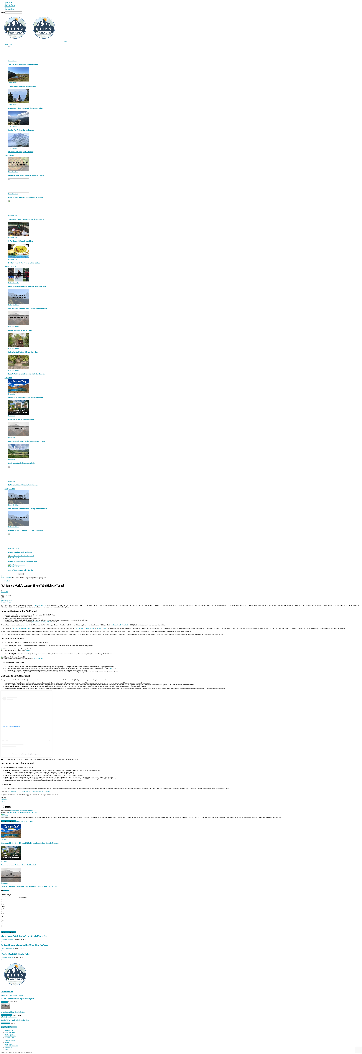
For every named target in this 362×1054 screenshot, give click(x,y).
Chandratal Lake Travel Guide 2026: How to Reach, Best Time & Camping (30, 843)
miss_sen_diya (38, 658)
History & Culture (9, 9)
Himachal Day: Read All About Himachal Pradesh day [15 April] (25, 530)
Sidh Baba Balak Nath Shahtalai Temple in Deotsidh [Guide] (17, 999)
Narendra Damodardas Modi (21, 628)
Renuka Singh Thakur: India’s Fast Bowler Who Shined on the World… (27, 286)
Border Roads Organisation (121, 625)
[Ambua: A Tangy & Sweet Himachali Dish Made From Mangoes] (18, 192)
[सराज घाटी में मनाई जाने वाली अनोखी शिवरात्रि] (16, 565)
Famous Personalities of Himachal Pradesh (20, 330)
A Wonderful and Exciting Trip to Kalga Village (21, 152)
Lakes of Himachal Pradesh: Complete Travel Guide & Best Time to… (27, 441)
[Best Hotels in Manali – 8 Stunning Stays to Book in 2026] (18, 479)
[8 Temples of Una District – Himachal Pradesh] (18, 414)
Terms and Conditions (11, 1046)
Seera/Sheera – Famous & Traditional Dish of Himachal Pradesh (26, 219)
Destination (8, 7)
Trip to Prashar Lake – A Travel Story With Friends (22, 86)
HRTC (112, 668)
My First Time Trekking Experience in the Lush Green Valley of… (26, 108)
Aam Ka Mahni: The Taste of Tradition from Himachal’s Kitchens (26, 175)
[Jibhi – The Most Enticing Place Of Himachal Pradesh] (18, 59)
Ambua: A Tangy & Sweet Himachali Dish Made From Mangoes (25, 197)
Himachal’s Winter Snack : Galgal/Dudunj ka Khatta (15, 1020)
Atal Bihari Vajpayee (39, 605)
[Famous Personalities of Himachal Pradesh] (18, 325)
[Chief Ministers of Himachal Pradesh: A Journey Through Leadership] (18, 303)
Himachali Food (9, 4)
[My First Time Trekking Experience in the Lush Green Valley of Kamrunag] (18, 103)
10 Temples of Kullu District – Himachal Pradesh (22, 812)
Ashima (28, 650)
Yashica (11, 949)
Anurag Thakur (101, 628)
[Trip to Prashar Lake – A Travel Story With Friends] (18, 81)
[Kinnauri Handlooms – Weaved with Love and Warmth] (21, 556)
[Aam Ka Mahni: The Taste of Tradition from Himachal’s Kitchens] (18, 170)
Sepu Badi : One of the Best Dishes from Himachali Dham (24, 263)
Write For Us (8, 1047)
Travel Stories (8, 2)
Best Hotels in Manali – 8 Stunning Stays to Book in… (23, 485)
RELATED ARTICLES (8, 821)
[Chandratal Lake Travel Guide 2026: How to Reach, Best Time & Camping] (18, 392)
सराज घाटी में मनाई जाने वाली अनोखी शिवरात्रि (20, 570)
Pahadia (10, 939)
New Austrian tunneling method (41, 622)
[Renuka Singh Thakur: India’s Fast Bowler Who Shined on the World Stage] (18, 281)
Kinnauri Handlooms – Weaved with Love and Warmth (23, 561)
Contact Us (8, 1049)
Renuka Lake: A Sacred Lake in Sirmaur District (21, 463)
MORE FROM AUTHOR (24, 821)
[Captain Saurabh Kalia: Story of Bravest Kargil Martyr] (18, 347)
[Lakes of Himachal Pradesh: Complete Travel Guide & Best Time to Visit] (18, 436)
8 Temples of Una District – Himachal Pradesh (21, 419)
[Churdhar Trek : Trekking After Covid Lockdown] (18, 124)
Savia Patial (4, 592)
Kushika (10, 957)
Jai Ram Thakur (89, 628)
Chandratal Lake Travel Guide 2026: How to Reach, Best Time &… (26, 397)
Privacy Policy (9, 1044)
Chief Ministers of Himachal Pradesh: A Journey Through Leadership (27, 308)
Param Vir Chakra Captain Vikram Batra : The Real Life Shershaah (26, 374)
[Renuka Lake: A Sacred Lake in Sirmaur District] (18, 457)
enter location (23, 898)
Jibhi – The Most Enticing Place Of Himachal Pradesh (23, 64)
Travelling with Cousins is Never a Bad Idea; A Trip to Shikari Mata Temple (24, 945)
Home (2, 578)
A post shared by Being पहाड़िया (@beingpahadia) (26, 754)
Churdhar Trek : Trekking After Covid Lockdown (21, 130)
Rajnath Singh (79, 628)
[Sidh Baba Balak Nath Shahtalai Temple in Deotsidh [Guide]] (12, 995)
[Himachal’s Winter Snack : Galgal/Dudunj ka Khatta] (8, 1017)
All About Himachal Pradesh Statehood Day (20, 552)
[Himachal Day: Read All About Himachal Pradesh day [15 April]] (18, 525)
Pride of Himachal (10, 6)
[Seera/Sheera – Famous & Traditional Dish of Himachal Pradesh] (18, 214)
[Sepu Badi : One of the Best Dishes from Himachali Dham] (18, 257)
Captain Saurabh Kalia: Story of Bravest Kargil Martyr (23, 352)
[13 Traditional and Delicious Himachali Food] (18, 236)
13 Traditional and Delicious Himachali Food (20, 241)
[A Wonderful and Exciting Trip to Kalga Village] (18, 146)
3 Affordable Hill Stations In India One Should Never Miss (29, 791)
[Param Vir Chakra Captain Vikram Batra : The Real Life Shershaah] (18, 368)
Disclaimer (8, 1042)
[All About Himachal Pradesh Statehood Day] (18, 547)
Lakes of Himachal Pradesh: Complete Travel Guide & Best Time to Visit (29, 887)
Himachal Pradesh (10, 1040)
